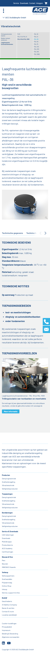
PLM (18, 34)
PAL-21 (36, 36)
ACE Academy (7, 548)
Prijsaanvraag (7, 583)
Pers (3, 560)
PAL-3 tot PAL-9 (22, 36)
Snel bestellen (7, 579)
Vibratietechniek (8, 485)
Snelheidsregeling (8, 482)
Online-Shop (6, 586)
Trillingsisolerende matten (6, 35)
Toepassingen (7, 494)
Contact (32, 3)
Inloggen (39, 3)
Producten (6, 475)
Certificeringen (7, 552)
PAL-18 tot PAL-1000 (23, 39)
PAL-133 (36, 46)
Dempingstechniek (9, 479)
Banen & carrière (8, 608)
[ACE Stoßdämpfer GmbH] (40, 11)
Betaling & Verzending (10, 634)
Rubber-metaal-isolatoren (5, 39)
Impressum (6, 630)
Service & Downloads (10, 531)
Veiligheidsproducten (10, 489)
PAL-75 (36, 44)
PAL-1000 (37, 54)
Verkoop (5, 572)
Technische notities (36, 233)
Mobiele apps (7, 542)
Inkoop (4, 589)
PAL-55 (36, 41)
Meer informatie (10, 411)
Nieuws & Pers (7, 557)
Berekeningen (7, 513)
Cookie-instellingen (9, 623)
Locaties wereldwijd (9, 615)
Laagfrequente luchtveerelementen (7, 43)
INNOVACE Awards (9, 567)
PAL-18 (36, 34)
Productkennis (7, 545)
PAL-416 (36, 51)
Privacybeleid (7, 627)
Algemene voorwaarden (10, 637)
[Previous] (40, 233)
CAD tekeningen (8, 535)
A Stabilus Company (9, 605)
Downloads (24, 3)
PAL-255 (36, 49)
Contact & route (8, 611)
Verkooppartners (8, 576)
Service (16, 3)
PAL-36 (36, 39)
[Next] (45, 233)
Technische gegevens (12, 233)
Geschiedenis (7, 601)
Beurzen (5, 564)
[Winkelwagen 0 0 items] (46, 3)
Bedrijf (4, 598)
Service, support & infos (11, 593)
